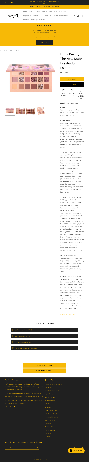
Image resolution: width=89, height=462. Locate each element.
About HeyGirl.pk (50, 420)
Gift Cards (48, 407)
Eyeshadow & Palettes (9, 51)
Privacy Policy (49, 427)
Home (1, 51)
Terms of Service (50, 430)
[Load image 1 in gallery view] (10, 110)
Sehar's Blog (48, 404)
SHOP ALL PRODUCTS (44, 365)
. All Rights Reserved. (49, 459)
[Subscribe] (37, 447)
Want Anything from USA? (52, 391)
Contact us (48, 423)
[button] (31, 12)
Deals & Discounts (50, 397)
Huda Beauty (19, 51)
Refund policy (49, 433)
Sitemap (47, 436)
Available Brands (50, 394)
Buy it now (72, 84)
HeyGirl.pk (41, 459)
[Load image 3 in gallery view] (30, 110)
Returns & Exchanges (51, 410)
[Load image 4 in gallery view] (41, 110)
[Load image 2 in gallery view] (20, 110)
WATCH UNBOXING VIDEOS (44, 371)
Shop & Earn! (49, 387)
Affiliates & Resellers (51, 414)
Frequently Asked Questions (53, 384)
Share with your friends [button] (69, 314)
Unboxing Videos (50, 400)
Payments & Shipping (51, 417)
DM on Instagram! (44, 42)
